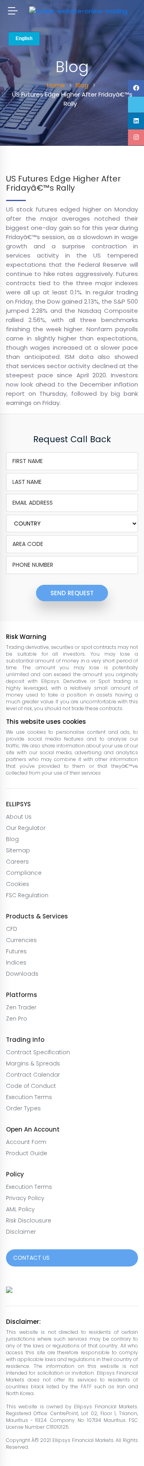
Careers (17, 862)
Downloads (22, 974)
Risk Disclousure (28, 1220)
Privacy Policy (25, 1198)
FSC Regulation (27, 895)
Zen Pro (16, 1019)
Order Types (23, 1108)
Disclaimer (21, 1232)
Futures (16, 951)
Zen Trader (21, 1007)
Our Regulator (26, 828)
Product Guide (26, 1153)
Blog (82, 85)
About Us (19, 817)
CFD (11, 929)
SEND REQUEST (72, 593)
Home (56, 85)
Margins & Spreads (33, 1063)
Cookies (17, 884)
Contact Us (31, 1258)
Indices (16, 963)
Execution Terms (29, 1097)
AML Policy (20, 1209)
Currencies (21, 940)
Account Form (26, 1142)
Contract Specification (38, 1052)
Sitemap (18, 850)
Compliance (24, 873)
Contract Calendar (33, 1075)
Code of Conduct (31, 1086)
